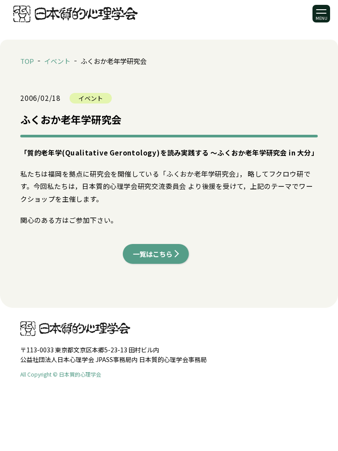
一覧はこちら (153, 254)
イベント (57, 61)
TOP (27, 61)
